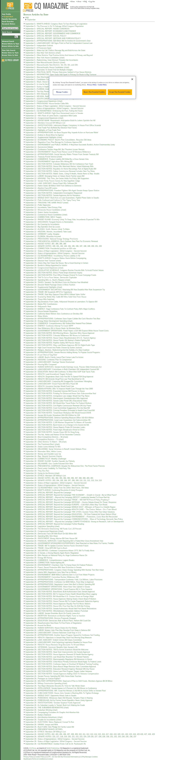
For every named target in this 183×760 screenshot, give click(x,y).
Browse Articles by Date (35, 14)
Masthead (27, 759)
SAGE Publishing (52, 748)
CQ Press (32, 748)
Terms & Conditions (39, 759)
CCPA (82, 757)
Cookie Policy (40, 757)
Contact (50, 759)
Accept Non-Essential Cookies (119, 92)
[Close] (132, 79)
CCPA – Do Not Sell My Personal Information (62, 757)
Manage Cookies (91, 757)
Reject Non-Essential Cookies (94, 92)
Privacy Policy (28, 757)
